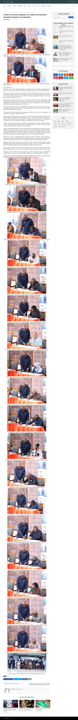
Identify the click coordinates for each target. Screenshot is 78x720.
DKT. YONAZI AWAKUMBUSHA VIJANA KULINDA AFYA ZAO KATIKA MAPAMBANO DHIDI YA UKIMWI (66, 105)
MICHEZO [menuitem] (14, 5)
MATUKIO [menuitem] (49, 5)
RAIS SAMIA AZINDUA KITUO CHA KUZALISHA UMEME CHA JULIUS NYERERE (9, 710)
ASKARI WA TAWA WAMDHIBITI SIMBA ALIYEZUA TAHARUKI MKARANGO (26, 709)
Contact (11, 1)
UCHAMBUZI (64, 124)
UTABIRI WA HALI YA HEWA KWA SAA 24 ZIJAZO (66, 27)
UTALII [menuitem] (33, 5)
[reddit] (66, 75)
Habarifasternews (6, 19)
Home (5, 1)
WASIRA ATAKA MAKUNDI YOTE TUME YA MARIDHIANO (42, 709)
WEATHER (55, 126)
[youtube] (60, 78)
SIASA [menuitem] (29, 5)
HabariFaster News (12, 718)
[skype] (66, 78)
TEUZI (59, 124)
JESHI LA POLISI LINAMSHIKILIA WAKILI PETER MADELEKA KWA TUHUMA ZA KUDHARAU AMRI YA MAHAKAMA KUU (65, 47)
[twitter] (70, 2)
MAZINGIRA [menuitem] (43, 5)
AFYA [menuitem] (25, 5)
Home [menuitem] (4, 5)
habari (7, 12)
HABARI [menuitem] (9, 5)
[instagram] (72, 2)
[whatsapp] (71, 78)
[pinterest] (74, 2)
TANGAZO (55, 124)
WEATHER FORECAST (62, 126)
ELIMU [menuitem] (38, 5)
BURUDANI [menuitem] (20, 5)
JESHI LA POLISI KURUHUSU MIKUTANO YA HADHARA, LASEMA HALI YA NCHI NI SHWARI (65, 54)
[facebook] (67, 2)
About (8, 1)
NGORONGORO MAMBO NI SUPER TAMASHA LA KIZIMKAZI (65, 59)
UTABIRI (68, 124)
